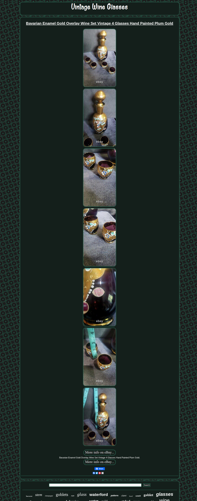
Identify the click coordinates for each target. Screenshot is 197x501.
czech (138, 496)
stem (38, 495)
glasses (164, 494)
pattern (114, 495)
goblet (148, 495)
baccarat (29, 496)
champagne (49, 496)
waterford (98, 494)
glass (82, 494)
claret (123, 495)
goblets (62, 494)
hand (131, 496)
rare (72, 496)
